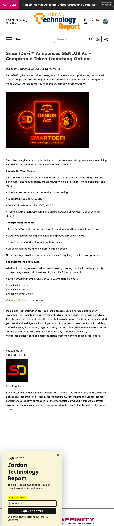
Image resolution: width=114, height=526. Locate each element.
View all (106, 4)
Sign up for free (32, 511)
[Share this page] (106, 39)
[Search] (90, 39)
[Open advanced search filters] (97, 39)
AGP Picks (9, 4)
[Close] (58, 455)
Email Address (17, 497)
